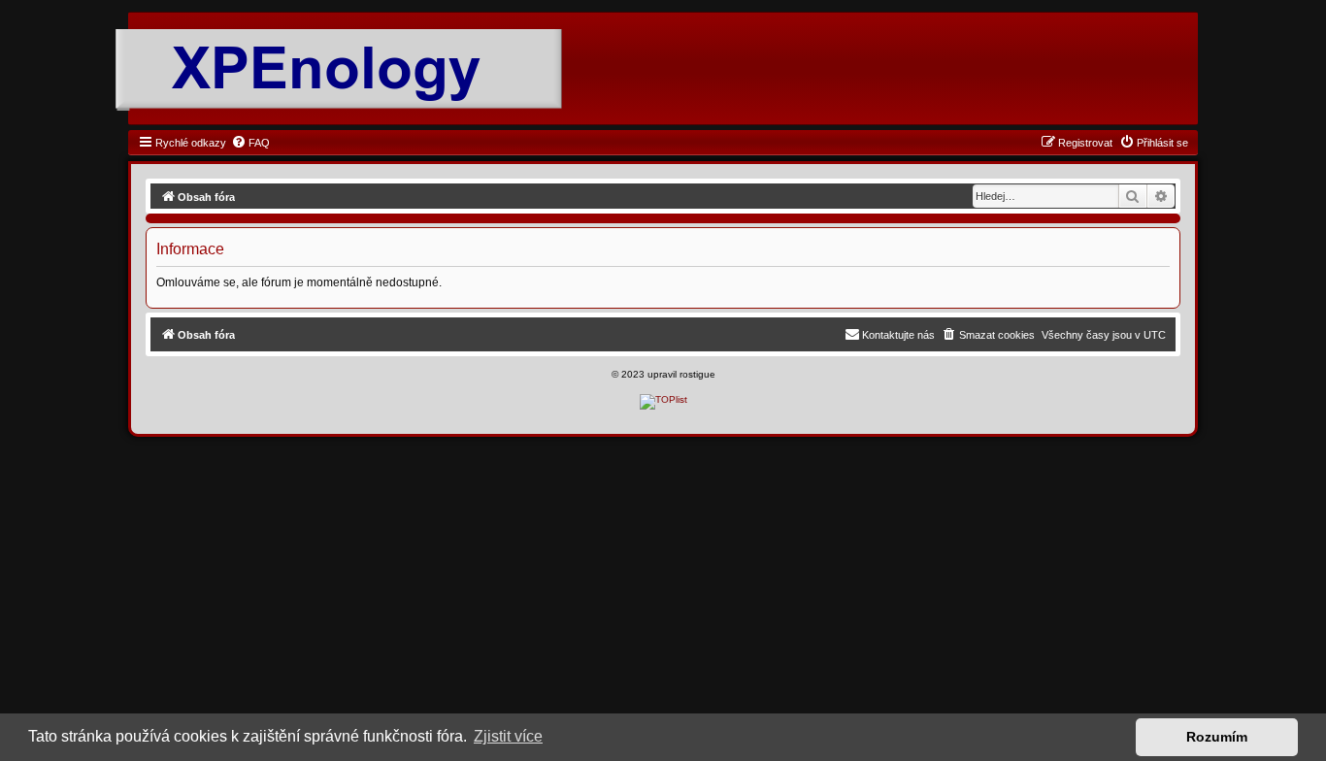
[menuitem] (250, 142)
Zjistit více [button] (508, 736)
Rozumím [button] (1216, 736)
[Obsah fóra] (327, 70)
